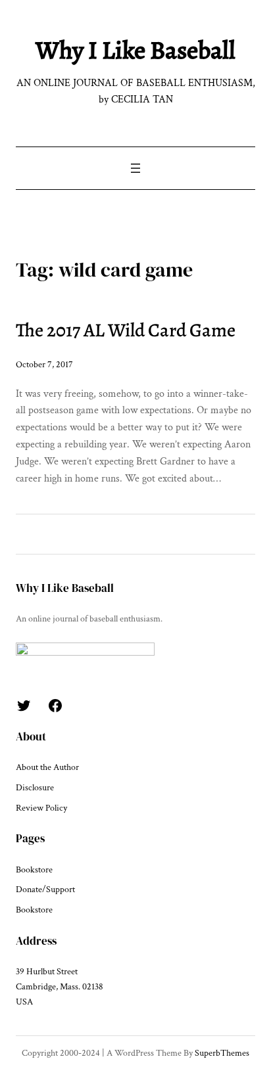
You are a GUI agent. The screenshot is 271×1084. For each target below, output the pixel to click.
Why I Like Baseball (135, 50)
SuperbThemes (222, 1053)
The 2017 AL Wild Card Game (125, 330)
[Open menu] (135, 168)
